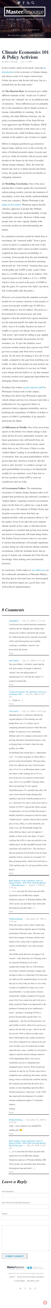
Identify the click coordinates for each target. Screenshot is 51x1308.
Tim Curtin (13, 711)
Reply (11, 653)
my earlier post (39, 569)
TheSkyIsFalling (16, 918)
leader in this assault (11, 204)
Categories (31, 30)
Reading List (17, 35)
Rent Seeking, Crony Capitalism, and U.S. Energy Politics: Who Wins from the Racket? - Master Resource (28, 1143)
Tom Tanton (14, 660)
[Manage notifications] (45, 1303)
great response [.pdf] (34, 387)
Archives (36, 35)
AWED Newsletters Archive (30, 1277)
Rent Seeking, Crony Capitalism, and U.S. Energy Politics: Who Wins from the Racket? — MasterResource (27, 882)
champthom (14, 620)
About (15, 30)
